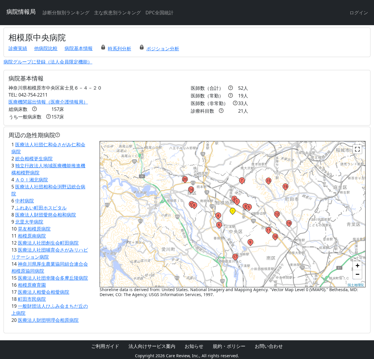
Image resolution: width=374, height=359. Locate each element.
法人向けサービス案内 (152, 346)
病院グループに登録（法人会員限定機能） (48, 62)
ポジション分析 (162, 48)
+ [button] (357, 265)
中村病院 (24, 200)
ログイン (358, 12)
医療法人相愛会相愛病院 (43, 292)
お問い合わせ (269, 346)
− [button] (357, 274)
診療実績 (17, 48)
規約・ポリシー (229, 346)
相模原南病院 (32, 236)
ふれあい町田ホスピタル (41, 208)
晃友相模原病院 (34, 229)
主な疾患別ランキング (117, 12)
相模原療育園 (32, 285)
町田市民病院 (32, 299)
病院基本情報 (79, 48)
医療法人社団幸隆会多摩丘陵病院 (53, 278)
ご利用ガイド (105, 346)
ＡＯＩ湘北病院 (31, 179)
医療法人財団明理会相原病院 (48, 320)
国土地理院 (356, 284)
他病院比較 (46, 48)
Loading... (232, 214)
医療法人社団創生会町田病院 (48, 243)
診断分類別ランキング (66, 12)
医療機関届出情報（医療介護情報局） (48, 102)
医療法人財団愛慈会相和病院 (45, 215)
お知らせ (194, 346)
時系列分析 (119, 48)
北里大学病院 (29, 222)
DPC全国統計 (160, 12)
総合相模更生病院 (34, 158)
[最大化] (357, 149)
